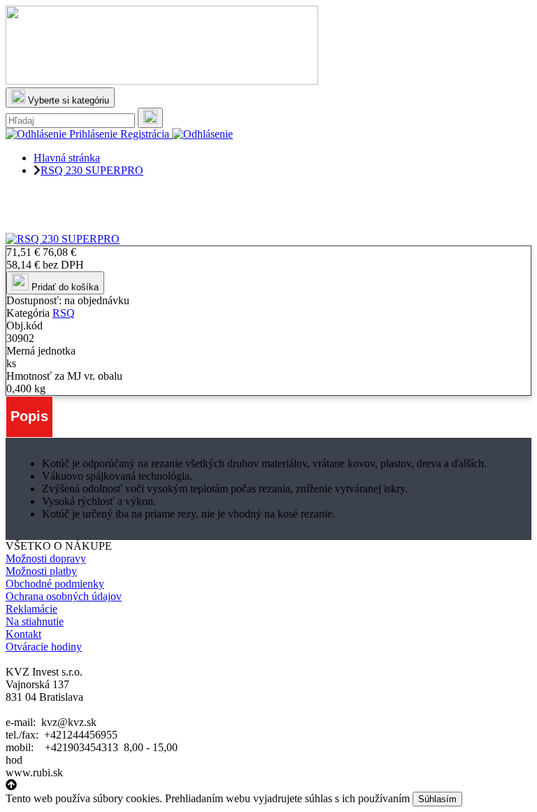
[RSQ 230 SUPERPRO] (63, 239)
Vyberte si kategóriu (67, 100)
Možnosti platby (41, 571)
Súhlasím (437, 799)
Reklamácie (31, 609)
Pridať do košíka (64, 287)
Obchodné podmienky (55, 584)
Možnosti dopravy (46, 558)
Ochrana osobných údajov (64, 596)
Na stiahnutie (35, 621)
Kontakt (23, 634)
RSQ (63, 313)
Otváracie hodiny (44, 647)
